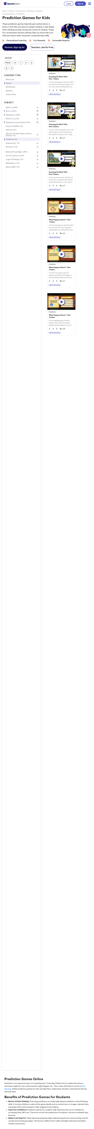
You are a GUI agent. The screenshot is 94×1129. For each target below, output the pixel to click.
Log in (68, 4)
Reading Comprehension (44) (18, 122)
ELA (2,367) (11, 111)
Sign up (80, 4)
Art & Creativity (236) (15, 156)
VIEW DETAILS (54, 94)
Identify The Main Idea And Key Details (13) (19, 134)
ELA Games (20, 11)
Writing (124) (12, 147)
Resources (10, 79)
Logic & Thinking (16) (14, 159)
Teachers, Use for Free (42, 47)
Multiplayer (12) (13, 163)
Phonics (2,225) (12, 119)
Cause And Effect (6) (14, 126)
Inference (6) (11, 130)
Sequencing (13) (13, 143)
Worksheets (10, 87)
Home (4, 11)
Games (11, 11)
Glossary (9, 91)
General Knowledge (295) (16, 152)
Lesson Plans (11, 94)
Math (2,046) (12, 107)
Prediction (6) (11, 139)
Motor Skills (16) (13, 167)
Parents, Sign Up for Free (15, 48)
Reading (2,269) (13, 115)
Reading (30, 11)
